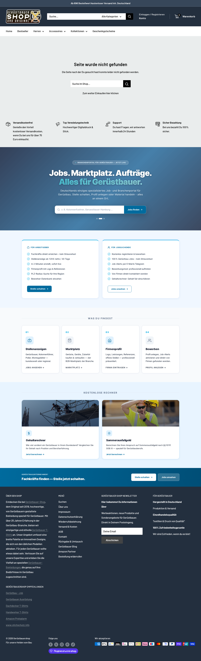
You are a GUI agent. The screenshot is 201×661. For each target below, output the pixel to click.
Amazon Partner (67, 551)
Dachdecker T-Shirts (17, 605)
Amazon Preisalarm (16, 618)
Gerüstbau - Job (14, 592)
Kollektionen (77, 31)
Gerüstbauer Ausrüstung (19, 599)
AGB (60, 531)
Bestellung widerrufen (70, 556)
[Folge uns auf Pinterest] (67, 644)
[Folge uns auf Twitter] (56, 644)
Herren (37, 31)
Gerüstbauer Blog (67, 546)
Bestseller (22, 31)
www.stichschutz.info (17, 624)
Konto (142, 18)
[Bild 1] (98, 218)
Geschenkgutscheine (104, 31)
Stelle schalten (37, 289)
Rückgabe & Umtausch (70, 541)
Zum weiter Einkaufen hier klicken (101, 93)
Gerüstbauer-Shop (35, 501)
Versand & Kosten (67, 526)
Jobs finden (133, 209)
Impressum (64, 511)
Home (9, 31)
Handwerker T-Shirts (17, 612)
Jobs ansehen (118, 289)
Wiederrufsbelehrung (69, 521)
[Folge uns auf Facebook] (51, 644)
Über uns (63, 506)
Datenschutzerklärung (70, 516)
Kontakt (62, 536)
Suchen (62, 501)
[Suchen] (129, 16)
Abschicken (112, 540)
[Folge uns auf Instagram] (62, 644)
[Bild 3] (104, 218)
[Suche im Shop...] (127, 83)
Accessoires (55, 31)
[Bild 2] (101, 218)
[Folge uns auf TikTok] (73, 644)
